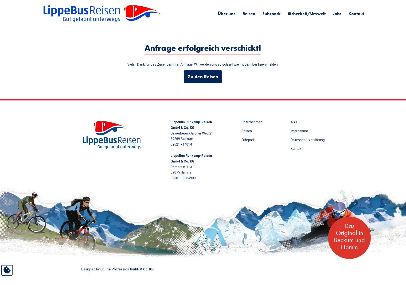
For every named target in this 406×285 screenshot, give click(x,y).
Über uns (226, 13)
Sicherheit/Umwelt (307, 13)
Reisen (248, 13)
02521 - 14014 (181, 144)
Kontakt (356, 13)
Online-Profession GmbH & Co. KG (127, 269)
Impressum (299, 131)
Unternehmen (252, 122)
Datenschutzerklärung (308, 140)
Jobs (337, 13)
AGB (294, 122)
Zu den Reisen (202, 77)
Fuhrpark (271, 13)
